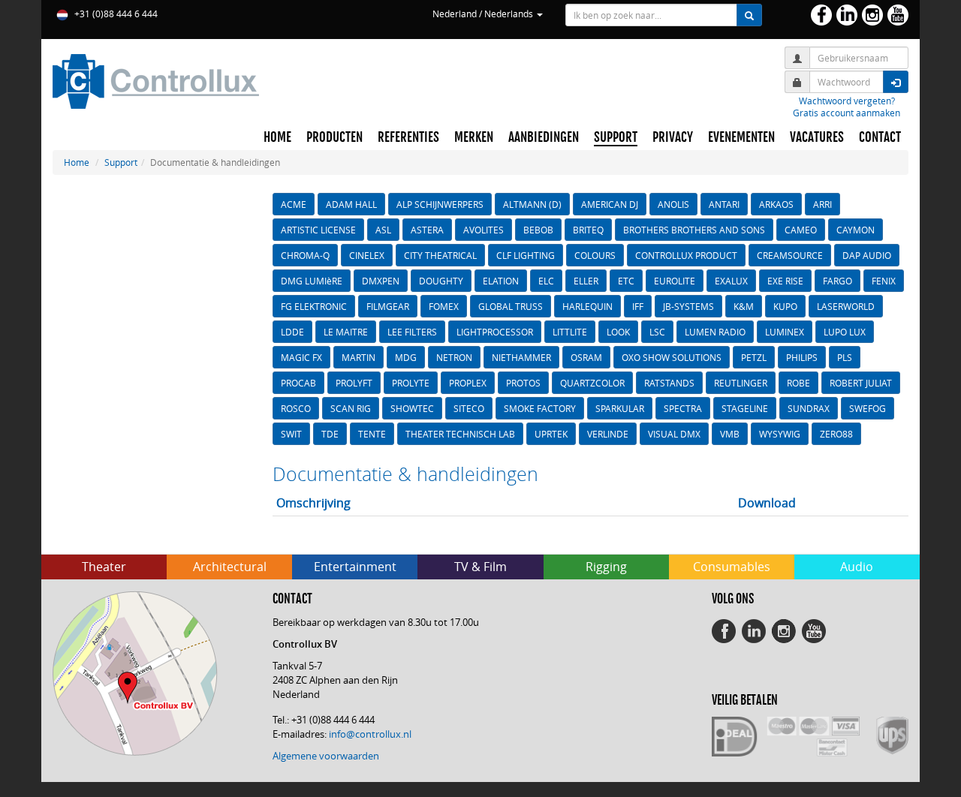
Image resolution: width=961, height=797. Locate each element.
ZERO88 (836, 434)
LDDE (292, 332)
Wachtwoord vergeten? (847, 101)
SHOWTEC (412, 408)
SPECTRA (683, 408)
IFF (637, 306)
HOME (277, 137)
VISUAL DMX (674, 434)
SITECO (468, 408)
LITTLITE (570, 332)
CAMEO (801, 230)
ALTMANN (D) (532, 204)
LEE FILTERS (412, 332)
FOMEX (444, 306)
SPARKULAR (619, 408)
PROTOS (523, 383)
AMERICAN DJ (609, 204)
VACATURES (817, 137)
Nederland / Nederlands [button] (483, 14)
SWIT (291, 434)
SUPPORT (615, 137)
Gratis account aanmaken (846, 113)
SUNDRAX (809, 408)
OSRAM (586, 357)
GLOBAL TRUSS (510, 306)
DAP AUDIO (866, 255)
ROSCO (296, 408)
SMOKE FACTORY (540, 408)
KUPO (785, 306)
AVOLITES (483, 230)
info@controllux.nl (370, 734)
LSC (657, 332)
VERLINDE (607, 434)
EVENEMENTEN (741, 137)
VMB (730, 434)
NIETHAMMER (521, 357)
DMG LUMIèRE (311, 281)
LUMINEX (784, 332)
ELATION (501, 281)
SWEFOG (867, 408)
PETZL (754, 357)
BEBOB (538, 230)
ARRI (822, 204)
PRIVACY (672, 137)
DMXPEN (380, 281)
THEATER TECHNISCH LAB (460, 434)
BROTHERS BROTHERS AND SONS (694, 230)
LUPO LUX (845, 332)
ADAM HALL (351, 204)
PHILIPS (802, 357)
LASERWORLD (846, 306)
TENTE (372, 434)
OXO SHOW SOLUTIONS (672, 357)
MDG (406, 357)
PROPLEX (468, 383)
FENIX (884, 281)
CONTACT (880, 137)
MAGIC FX (301, 357)
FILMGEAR (387, 306)
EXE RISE (785, 281)
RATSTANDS (669, 383)
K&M (744, 306)
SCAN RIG (350, 408)
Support (120, 162)
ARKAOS (776, 204)
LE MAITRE (346, 332)
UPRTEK (551, 434)
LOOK (618, 332)
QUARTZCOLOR (592, 383)
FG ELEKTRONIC (314, 306)
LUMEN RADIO (715, 332)
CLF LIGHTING (525, 255)
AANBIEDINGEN (543, 137)
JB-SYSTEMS (688, 306)
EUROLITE (674, 281)
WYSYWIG (779, 434)
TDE (330, 434)
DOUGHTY (441, 281)
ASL (383, 230)
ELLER (586, 281)
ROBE (798, 383)
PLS (844, 357)
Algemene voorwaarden (326, 755)
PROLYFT (354, 383)
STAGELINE (745, 408)
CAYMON (855, 230)
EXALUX (731, 281)
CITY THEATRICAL (440, 255)
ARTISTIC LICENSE (318, 230)
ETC (626, 281)
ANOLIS (673, 204)
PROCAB (298, 383)
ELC (546, 281)
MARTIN (358, 357)
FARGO (837, 281)
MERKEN (473, 137)
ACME (293, 204)
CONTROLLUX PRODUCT (686, 255)
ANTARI (724, 204)
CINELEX (366, 255)
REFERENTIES (408, 137)
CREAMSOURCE (790, 255)
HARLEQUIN (587, 306)
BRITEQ (588, 230)
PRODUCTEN (334, 137)
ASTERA (427, 230)
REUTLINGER (740, 383)
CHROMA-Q (305, 255)
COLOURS (595, 255)
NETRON (454, 357)
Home (76, 162)
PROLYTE (410, 383)
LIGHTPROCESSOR (494, 332)
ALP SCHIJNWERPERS (440, 204)
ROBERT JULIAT (861, 383)
